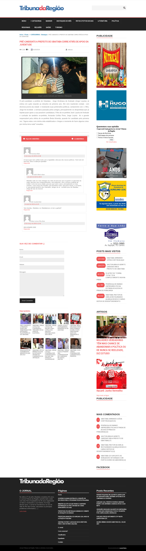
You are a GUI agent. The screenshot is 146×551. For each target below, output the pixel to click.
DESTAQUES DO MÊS (64, 21)
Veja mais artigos (103, 395)
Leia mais (23, 511)
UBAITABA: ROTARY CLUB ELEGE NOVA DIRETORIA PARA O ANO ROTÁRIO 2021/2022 (72, 523)
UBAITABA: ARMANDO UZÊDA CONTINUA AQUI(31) (111, 420)
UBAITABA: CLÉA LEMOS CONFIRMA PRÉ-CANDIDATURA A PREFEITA (75, 353)
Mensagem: (23, 272)
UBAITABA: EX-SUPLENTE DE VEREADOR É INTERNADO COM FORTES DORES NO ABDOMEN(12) (113, 458)
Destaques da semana (106, 135)
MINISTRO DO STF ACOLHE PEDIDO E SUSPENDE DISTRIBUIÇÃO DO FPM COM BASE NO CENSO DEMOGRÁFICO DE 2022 (72, 505)
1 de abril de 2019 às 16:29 (31, 204)
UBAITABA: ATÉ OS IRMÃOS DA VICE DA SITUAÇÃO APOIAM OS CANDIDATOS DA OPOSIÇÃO (38, 354)
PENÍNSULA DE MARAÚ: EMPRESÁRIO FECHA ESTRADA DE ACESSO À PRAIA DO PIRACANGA (110, 287)
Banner (49, 21)
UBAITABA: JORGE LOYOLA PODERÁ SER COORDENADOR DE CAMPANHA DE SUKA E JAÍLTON (63, 355)
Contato (60, 542)
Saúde (48, 27)
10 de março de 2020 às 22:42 (32, 223)
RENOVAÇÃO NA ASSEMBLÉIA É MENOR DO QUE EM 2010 (25, 353)
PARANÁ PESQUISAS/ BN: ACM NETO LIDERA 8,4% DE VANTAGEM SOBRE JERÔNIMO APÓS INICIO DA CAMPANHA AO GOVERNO (111, 496)
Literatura (102, 21)
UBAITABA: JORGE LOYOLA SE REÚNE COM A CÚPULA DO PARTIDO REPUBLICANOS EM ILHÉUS (50, 330)
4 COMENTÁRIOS (79, 139)
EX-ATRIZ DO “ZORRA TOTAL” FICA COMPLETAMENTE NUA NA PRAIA (111, 276)
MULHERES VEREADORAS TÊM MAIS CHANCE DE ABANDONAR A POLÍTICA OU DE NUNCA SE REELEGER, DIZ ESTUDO (111, 346)
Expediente (61, 538)
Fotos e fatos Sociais (105, 137)
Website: (22, 264)
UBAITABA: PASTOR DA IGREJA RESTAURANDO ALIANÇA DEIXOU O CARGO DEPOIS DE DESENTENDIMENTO (111, 298)
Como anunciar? (63, 531)
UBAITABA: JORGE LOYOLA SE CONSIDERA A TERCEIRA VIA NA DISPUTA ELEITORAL (38, 329)
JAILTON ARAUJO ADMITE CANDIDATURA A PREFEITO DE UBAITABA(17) (112, 438)
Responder (27, 163)
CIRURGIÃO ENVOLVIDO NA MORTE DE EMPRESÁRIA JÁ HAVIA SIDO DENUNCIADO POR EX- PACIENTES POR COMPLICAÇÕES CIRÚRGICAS (111, 511)
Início (21, 34)
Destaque (44, 34)
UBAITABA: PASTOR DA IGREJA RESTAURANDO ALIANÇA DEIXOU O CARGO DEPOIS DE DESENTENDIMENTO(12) (111, 448)
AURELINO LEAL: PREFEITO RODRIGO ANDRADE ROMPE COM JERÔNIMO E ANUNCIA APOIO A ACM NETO (111, 504)
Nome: (21, 249)
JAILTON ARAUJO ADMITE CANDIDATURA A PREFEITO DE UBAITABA (116, 266)
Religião (38, 27)
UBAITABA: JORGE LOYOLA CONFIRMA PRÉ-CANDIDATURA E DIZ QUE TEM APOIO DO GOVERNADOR (50, 355)
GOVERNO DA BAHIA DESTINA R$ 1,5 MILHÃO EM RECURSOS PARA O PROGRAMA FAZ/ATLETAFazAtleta (73, 499)
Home (60, 495)
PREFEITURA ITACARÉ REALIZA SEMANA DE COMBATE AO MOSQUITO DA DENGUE (73, 512)
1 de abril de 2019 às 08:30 (34, 177)
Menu (24, 21)
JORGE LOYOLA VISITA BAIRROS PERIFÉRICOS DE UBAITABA (63, 328)
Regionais (26, 27)
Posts (26, 34)
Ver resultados (111, 142)
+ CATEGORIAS (36, 21)
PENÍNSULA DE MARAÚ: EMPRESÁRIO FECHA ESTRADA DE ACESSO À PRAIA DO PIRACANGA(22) (111, 428)
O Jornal (60, 527)
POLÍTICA (115, 21)
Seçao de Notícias (104, 133)
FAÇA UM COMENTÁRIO (32, 139)
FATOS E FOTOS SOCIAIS (84, 21)
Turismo (58, 27)
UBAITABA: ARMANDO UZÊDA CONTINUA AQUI (115, 259)
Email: (21, 257)
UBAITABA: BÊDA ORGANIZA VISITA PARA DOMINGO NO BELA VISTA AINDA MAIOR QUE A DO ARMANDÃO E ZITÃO (75, 331)
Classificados (62, 535)
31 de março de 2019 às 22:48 (32, 156)
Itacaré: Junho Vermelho (110, 390)
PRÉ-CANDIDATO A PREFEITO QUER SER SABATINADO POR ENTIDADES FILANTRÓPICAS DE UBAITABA (25, 330)
